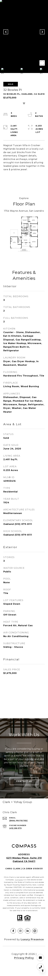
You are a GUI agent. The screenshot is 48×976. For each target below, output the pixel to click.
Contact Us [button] (24, 781)
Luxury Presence (32, 939)
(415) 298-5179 (15, 828)
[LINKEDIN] (27, 931)
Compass (19, 880)
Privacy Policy (24, 957)
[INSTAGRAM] (20, 931)
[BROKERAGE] (34, 931)
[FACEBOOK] (13, 931)
